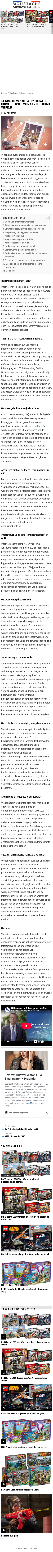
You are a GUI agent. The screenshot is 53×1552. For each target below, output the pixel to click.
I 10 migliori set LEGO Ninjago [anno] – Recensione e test (36, 25)
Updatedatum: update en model (20, 246)
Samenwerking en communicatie (20, 250)
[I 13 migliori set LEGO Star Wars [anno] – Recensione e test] (12, 16)
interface (37, 426)
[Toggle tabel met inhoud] (46, 218)
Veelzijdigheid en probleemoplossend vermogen (24, 266)
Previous (1, 22)
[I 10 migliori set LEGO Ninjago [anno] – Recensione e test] (37, 16)
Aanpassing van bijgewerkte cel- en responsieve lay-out (21, 234)
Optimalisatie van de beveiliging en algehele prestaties (26, 255)
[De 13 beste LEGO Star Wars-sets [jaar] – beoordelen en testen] (26, 1163)
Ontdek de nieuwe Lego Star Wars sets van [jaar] (25, 1254)
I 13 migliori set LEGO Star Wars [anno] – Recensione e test (10, 26)
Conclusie (10, 271)
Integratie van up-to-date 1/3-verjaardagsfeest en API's (19, 241)
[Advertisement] (26, 63)
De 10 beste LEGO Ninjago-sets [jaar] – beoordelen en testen (25, 1218)
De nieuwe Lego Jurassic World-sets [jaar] (20, 1489)
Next (51, 22)
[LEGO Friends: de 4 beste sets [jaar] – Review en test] (26, 1273)
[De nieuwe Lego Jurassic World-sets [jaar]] (26, 1469)
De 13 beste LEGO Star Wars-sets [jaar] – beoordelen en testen (20, 1181)
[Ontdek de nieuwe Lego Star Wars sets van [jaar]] (26, 1238)
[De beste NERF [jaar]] (26, 1513)
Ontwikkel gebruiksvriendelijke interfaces (24, 229)
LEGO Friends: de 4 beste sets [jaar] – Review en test (24, 1290)
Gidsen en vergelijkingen (13, 1175)
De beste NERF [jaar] (10, 1535)
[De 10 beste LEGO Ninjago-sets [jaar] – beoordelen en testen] (26, 1200)
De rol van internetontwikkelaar (19, 222)
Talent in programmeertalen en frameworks (25, 225)
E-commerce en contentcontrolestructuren (25, 260)
